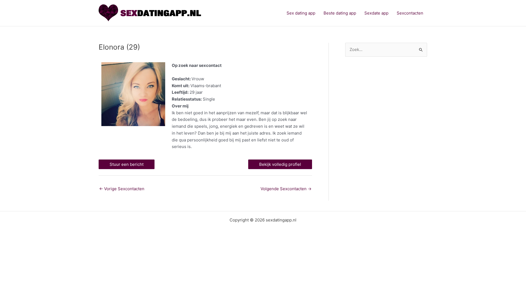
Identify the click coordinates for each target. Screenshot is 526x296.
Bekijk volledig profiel (280, 164)
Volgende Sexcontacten (286, 188)
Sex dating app (301, 13)
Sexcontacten (410, 13)
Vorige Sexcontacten (121, 188)
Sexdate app (376, 13)
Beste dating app (340, 13)
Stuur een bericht (127, 164)
